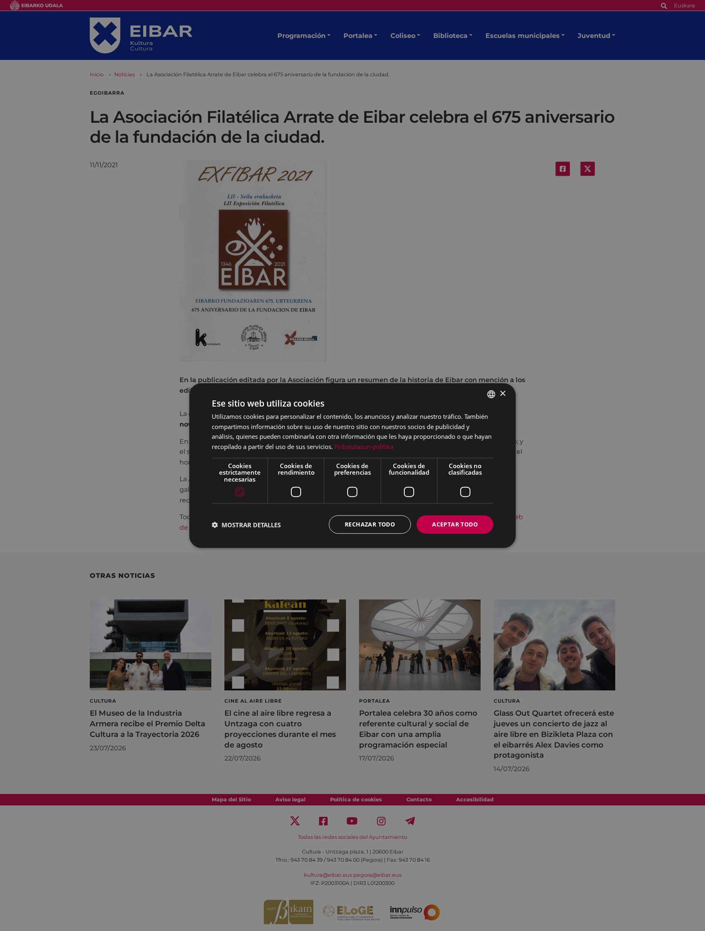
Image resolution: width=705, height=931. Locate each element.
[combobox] (491, 394)
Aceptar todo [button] (455, 524)
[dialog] (352, 465)
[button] (246, 524)
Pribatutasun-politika (364, 446)
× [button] (502, 394)
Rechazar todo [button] (370, 524)
